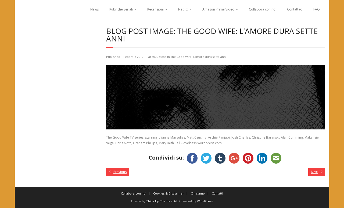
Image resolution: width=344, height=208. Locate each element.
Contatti (217, 193)
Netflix (183, 9)
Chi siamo (198, 193)
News (94, 9)
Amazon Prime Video (218, 9)
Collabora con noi (262, 9)
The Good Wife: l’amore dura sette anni (199, 57)
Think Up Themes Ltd (161, 201)
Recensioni (155, 9)
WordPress (205, 201)
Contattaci (295, 9)
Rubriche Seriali (121, 9)
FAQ (316, 9)
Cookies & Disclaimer (168, 193)
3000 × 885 (159, 57)
